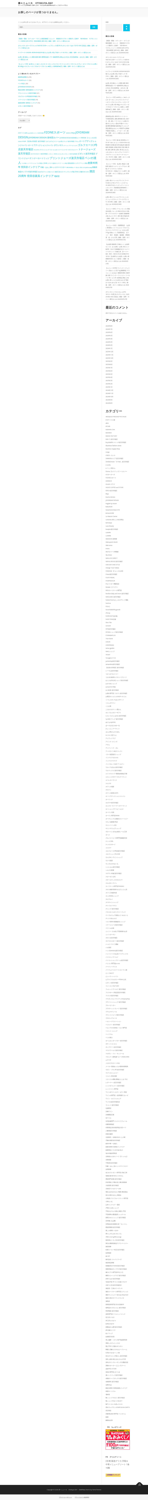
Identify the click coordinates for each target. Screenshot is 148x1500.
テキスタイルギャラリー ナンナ (116, 912)
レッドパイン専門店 (112, 1089)
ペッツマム (109, 1034)
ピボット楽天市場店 (24, 106)
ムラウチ (50, 163)
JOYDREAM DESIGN (24, 87)
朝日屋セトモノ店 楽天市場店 (115, 1240)
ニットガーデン (110, 934)
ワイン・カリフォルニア (113, 1099)
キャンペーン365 (111, 825)
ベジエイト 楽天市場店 (113, 1025)
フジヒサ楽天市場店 (112, 996)
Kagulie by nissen (111, 503)
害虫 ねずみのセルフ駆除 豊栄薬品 (117, 1192)
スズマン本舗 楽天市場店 (114, 873)
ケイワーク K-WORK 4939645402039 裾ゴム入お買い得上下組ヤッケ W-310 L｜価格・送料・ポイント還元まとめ (54, 52)
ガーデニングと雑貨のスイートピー (117, 819)
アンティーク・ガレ (112, 748)
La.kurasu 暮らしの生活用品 (115, 520)
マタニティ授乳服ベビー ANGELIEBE (117, 1057)
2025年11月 (109, 355)
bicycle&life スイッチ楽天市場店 (35, 133)
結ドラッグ (109, 1333)
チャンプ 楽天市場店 (112, 909)
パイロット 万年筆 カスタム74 (55, 154)
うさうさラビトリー (51, 141)
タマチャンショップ (112, 902)
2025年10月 (109, 358)
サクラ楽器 (109, 860)
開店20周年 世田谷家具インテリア (29, 90)
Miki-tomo (109, 545)
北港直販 (108, 1160)
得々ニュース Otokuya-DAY (35, 3)
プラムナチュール (111, 1012)
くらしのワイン (110, 703)
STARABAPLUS (110, 635)
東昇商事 (108, 1247)
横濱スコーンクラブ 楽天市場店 (116, 1275)
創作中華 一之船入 (111, 1144)
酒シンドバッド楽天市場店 (114, 1375)
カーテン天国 (110, 812)
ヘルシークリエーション (113, 1021)
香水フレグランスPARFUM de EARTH (118, 1407)
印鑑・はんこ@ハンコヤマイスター (53, 167)
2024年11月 (109, 393)
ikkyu (73, 133)
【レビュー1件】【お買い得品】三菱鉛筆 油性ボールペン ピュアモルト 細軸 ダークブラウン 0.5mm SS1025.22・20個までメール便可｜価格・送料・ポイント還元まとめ (117, 168)
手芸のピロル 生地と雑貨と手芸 (116, 1211)
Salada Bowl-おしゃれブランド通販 (117, 600)
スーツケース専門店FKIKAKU (115, 886)
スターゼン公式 (53, 150)
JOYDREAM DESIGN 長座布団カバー (70, 138)
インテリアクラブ (111, 761)
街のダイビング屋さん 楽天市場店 (116, 1356)
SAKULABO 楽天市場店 (113, 597)
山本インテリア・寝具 (113, 1205)
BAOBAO (109, 433)
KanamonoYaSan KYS (113, 510)
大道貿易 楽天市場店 (112, 1185)
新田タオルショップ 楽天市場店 (116, 1217)
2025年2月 (109, 384)
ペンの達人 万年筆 (41, 163)
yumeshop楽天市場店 (113, 661)
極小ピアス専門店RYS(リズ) (114, 1272)
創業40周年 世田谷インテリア (27, 103)
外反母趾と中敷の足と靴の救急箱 (116, 1182)
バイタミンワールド (112, 957)
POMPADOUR (110, 581)
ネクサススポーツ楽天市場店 (39, 154)
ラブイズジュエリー (112, 1073)
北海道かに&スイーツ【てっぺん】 (117, 1156)
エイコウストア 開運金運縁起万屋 (116, 774)
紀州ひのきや (110, 1324)
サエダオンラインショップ (41, 150)
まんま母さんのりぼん (113, 732)
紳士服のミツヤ (110, 1330)
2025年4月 (109, 377)
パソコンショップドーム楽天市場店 (117, 960)
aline (107, 423)
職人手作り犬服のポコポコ (80, 172)
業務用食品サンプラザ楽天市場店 (116, 1269)
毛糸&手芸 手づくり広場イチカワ (46, 172)
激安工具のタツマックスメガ (63, 172)
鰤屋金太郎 (109, 1420)
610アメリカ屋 (22, 133)
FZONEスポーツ (23, 80)
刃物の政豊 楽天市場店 (113, 1140)
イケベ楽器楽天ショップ (113, 754)
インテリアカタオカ (112, 757)
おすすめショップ (111, 684)
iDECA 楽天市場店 (111, 491)
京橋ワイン (109, 1111)
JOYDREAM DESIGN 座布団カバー (43, 137)
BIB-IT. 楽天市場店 (112, 439)
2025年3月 (109, 380)
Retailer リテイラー (112, 587)
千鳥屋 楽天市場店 (111, 1163)
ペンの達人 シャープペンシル (28, 163)
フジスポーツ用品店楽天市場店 (115, 992)
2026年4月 (109, 339)
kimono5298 (110, 513)
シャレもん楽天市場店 (113, 867)
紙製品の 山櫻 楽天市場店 (114, 1327)
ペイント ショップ (111, 1031)
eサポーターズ (110, 474)
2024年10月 (109, 397)
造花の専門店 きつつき (113, 1372)
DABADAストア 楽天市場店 (114, 458)
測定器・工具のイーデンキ (114, 1288)
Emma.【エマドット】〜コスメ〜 (116, 471)
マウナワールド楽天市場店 (114, 1050)
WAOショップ (110, 651)
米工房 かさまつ (111, 1320)
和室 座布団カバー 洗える (72, 167)
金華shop (109, 1385)
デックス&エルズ (111, 918)
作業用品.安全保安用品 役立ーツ (116, 1127)
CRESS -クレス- (110, 455)
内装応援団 (109, 1134)
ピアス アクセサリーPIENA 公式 (116, 979)
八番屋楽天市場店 (111, 1131)
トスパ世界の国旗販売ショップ (115, 922)
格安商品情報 (22, 77)
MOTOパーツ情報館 (112, 552)
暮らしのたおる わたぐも (114, 1234)
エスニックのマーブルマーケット (116, 777)
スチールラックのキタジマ (114, 880)
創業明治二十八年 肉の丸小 (114, 1150)
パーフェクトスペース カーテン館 (116, 970)
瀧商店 (108, 1301)
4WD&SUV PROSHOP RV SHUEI (116, 417)
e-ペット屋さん (110, 468)
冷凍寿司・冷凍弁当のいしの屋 (115, 1137)
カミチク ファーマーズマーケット (116, 806)
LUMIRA (108, 536)
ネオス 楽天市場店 (111, 938)
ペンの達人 (21, 83)
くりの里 (108, 706)
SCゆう (108, 606)
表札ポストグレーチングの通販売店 (117, 1362)
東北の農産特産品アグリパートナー (117, 1243)
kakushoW (109, 507)
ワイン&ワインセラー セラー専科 (116, 1092)
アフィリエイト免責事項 (82, 1497)
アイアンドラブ (110, 738)
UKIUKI (20, 141)
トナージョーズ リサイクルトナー (68, 150)
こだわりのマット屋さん (113, 709)
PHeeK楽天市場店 (111, 574)
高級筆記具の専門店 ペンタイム (116, 1414)
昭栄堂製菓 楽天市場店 (113, 1227)
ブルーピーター (110, 1005)
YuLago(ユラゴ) (111, 658)
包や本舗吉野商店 (111, 1153)
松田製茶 (108, 1253)
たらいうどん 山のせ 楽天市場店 (116, 716)
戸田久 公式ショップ (112, 1208)
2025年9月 (109, 361)
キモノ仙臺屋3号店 (112, 822)
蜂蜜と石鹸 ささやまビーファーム (116, 1349)
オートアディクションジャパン (115, 796)
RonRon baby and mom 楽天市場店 (117, 594)
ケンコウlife (109, 841)
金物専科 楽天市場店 (112, 1382)
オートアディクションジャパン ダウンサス (45, 145)
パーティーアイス (111, 967)
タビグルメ (109, 899)
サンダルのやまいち (112, 864)
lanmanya (109, 523)
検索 (107, 22)
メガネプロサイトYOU (113, 1063)
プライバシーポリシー (65, 1497)
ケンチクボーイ (110, 844)
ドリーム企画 (110, 928)
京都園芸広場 (110, 1115)
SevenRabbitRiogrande (113, 610)
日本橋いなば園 (110, 1221)
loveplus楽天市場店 (112, 529)
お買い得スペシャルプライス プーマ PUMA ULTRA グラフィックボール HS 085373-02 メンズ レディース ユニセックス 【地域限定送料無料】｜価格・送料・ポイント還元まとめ (117, 185)
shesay (108, 613)
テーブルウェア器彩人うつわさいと (117, 915)
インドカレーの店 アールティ (115, 764)
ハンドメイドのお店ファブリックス (117, 954)
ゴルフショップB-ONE (113, 854)
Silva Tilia (109, 622)
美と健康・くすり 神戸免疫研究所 (116, 1340)
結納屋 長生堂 (110, 1337)
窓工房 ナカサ (110, 1317)
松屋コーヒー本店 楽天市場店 (115, 1250)
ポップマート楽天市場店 (113, 1047)
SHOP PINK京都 (111, 619)
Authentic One (110, 429)
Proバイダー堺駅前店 (112, 584)
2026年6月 (109, 332)
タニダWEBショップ (112, 896)
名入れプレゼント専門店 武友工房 (116, 1172)
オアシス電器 (110, 787)
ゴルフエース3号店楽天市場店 (27, 96)
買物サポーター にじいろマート (116, 1365)
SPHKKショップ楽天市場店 (114, 632)
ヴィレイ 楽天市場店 (112, 1105)
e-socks (108, 465)
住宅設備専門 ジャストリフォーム (116, 1121)
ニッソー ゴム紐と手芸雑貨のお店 (116, 931)
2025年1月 (109, 387)
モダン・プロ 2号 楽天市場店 (115, 1070)
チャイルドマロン (111, 905)
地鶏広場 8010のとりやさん (114, 1176)
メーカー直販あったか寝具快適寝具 (117, 1066)
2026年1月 (109, 348)
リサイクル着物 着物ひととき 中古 (117, 1079)
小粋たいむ (109, 1201)
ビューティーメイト (112, 976)
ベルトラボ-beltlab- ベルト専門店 (116, 1028)
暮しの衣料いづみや (112, 1230)
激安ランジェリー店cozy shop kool (117, 1295)
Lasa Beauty (110, 526)
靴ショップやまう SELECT (114, 1401)
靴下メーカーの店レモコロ (114, 1404)
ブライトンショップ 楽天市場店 (116, 1002)
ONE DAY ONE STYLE (113, 565)
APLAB (108, 426)
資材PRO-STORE (111, 1369)
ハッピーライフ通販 (112, 944)
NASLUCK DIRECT (111, 558)
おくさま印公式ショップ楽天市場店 (117, 680)
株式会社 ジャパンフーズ (114, 1259)
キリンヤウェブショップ (113, 828)
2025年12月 (109, 352)
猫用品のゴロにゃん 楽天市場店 (116, 1308)
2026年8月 (109, 326)
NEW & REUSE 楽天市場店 (114, 561)
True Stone (109, 639)
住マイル (108, 1118)
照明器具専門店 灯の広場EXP (115, 1304)
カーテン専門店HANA (112, 815)
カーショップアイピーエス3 (70, 145)
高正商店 (108, 1410)
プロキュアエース (111, 1018)
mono (108, 549)
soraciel (108, 626)
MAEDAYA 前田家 (111, 539)
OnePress (82, 1490)
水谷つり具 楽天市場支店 (114, 1285)
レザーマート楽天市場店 (113, 1082)
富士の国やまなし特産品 (113, 1195)
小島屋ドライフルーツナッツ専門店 (117, 1198)
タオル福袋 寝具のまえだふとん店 (116, 889)
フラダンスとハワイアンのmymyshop (118, 999)
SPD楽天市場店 (110, 629)
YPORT (24, 141)
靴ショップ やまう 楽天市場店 (115, 1398)
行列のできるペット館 (113, 1353)
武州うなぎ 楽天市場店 (113, 1279)
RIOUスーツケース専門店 (114, 590)
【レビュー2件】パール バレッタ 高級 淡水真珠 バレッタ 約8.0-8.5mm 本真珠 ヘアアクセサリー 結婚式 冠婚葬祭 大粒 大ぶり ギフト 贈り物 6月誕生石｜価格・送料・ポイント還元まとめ (118, 213)
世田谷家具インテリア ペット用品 (77, 163)
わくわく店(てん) (111, 735)
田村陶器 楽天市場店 (112, 1311)
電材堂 (57, 176)
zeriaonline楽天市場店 (113, 664)
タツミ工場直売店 (111, 893)
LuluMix (108, 532)
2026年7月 (109, 329)
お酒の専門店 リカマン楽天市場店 (116, 693)
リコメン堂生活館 (111, 1076)
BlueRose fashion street (113, 446)
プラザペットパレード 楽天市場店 (116, 1008)
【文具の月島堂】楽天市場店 (36, 141)
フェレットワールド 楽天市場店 (116, 989)
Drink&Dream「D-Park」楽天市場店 (117, 462)
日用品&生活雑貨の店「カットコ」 (117, 1224)
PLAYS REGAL (110, 577)
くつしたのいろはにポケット (115, 700)
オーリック (109, 799)
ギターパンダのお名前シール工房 (116, 832)
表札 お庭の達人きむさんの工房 (116, 1359)
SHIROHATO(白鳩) (111, 616)
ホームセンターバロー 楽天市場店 (116, 1041)
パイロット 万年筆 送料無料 (70, 154)
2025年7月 (109, 368)
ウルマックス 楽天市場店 (114, 770)
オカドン (108, 790)
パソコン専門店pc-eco (113, 963)
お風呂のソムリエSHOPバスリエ (116, 696)
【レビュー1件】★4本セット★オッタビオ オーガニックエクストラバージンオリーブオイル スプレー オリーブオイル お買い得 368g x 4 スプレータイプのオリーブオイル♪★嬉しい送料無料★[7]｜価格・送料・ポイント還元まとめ (118, 104)
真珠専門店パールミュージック (115, 1314)
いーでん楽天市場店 (112, 671)
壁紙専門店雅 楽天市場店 (114, 1179)
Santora (108, 603)
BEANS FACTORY (111, 436)
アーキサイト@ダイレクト (114, 751)
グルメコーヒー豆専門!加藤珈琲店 (116, 838)
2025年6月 (109, 371)
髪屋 (107, 1417)
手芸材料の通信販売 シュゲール (116, 1214)
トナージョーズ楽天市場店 (26, 100)
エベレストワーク (111, 780)
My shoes (109, 555)
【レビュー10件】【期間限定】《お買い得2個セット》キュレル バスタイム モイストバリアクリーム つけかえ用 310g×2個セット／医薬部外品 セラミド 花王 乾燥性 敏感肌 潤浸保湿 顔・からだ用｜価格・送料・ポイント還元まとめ (118, 232)
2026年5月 (109, 335)
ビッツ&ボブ (110, 973)
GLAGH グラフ (110, 484)
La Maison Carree (111, 516)
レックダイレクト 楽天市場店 (115, 1086)
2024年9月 (109, 400)
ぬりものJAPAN (110, 722)
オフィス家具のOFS (112, 793)
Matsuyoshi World (111, 542)
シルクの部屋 (110, 870)
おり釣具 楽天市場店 (112, 690)
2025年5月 (109, 374)
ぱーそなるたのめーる (113, 725)
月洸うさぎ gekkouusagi (86, 167)
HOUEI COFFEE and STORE (114, 487)
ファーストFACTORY (112, 986)
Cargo (108, 452)
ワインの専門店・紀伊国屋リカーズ (117, 1095)
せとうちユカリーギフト (113, 712)
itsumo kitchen (110, 497)
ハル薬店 (108, 947)
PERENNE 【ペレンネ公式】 (89, 138)
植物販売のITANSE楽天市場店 (115, 1266)
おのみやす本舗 (110, 687)
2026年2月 (109, 345)
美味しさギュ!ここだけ (113, 1343)
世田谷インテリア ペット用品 (59, 163)
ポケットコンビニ (111, 1044)
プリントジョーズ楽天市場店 (27, 93)
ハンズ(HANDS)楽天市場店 (114, 951)
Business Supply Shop (113, 449)
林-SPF (108, 1256)
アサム (77, 141)
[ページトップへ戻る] (139, 1484)
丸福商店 (108, 1108)
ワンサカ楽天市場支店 (113, 1102)
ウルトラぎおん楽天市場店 (114, 767)
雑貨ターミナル (110, 1391)
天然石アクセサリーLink (113, 1189)
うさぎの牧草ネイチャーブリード (116, 677)
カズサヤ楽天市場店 (112, 803)
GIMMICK (68, 133)
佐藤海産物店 (110, 1124)
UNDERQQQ (110, 645)
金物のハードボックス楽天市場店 (116, 1378)
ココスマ (108, 848)
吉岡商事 (108, 1169)
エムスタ (108, 783)
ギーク (108, 835)
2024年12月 (109, 390)
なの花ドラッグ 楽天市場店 (66, 141)
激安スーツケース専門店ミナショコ (117, 1292)
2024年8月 (109, 403)
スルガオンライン (111, 883)
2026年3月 (109, 342)
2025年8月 (109, 364)
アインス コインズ (111, 742)
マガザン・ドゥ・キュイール (115, 1053)
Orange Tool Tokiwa (112, 568)
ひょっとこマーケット (113, 729)
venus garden (110, 648)
